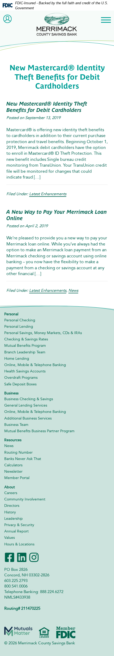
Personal (11, 314)
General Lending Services (25, 405)
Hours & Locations (19, 544)
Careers (10, 493)
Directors (11, 505)
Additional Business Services (28, 418)
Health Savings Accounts (25, 371)
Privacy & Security (19, 525)
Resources (12, 440)
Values (9, 537)
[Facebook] (9, 556)
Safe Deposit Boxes (20, 384)
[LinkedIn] (21, 556)
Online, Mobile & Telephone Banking (35, 365)
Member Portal (16, 478)
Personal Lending (18, 326)
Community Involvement (24, 499)
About (9, 487)
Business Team (16, 424)
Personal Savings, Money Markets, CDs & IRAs (43, 333)
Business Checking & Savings (28, 399)
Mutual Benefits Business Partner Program (39, 431)
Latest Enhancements (47, 194)
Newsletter (13, 471)
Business (11, 393)
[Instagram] (34, 556)
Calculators (13, 465)
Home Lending (16, 358)
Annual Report (16, 531)
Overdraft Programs (21, 377)
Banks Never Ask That (22, 459)
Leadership (13, 518)
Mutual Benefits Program (25, 345)
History (10, 512)
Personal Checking (19, 320)
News (73, 290)
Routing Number (18, 452)
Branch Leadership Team (24, 352)
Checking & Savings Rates (26, 339)
